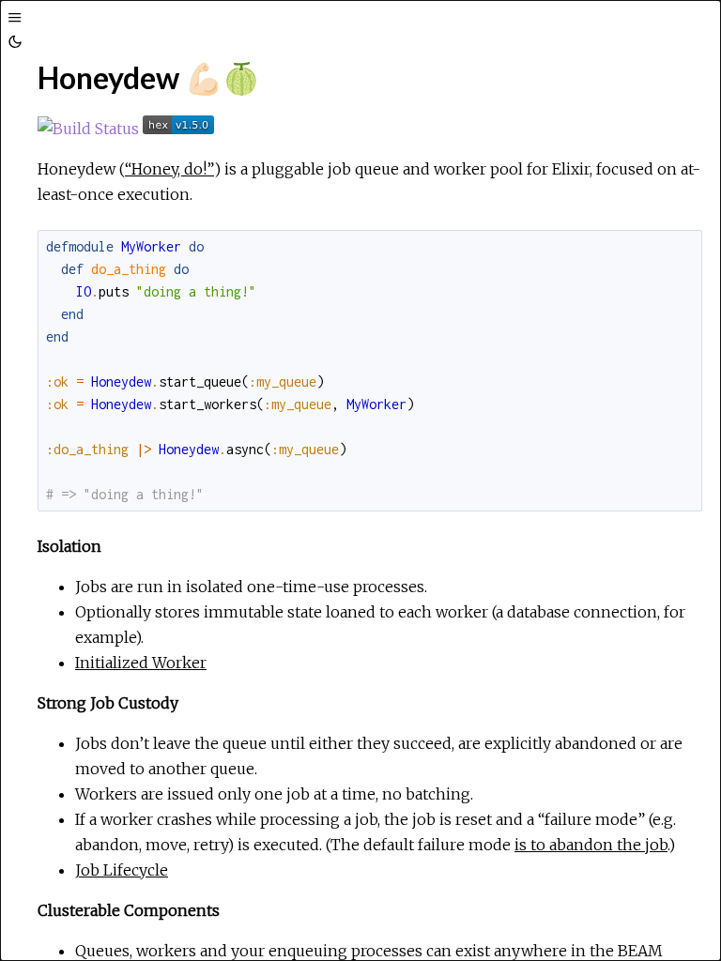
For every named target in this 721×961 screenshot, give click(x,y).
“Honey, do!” (169, 169)
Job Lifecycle (121, 870)
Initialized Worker (141, 662)
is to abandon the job (590, 844)
